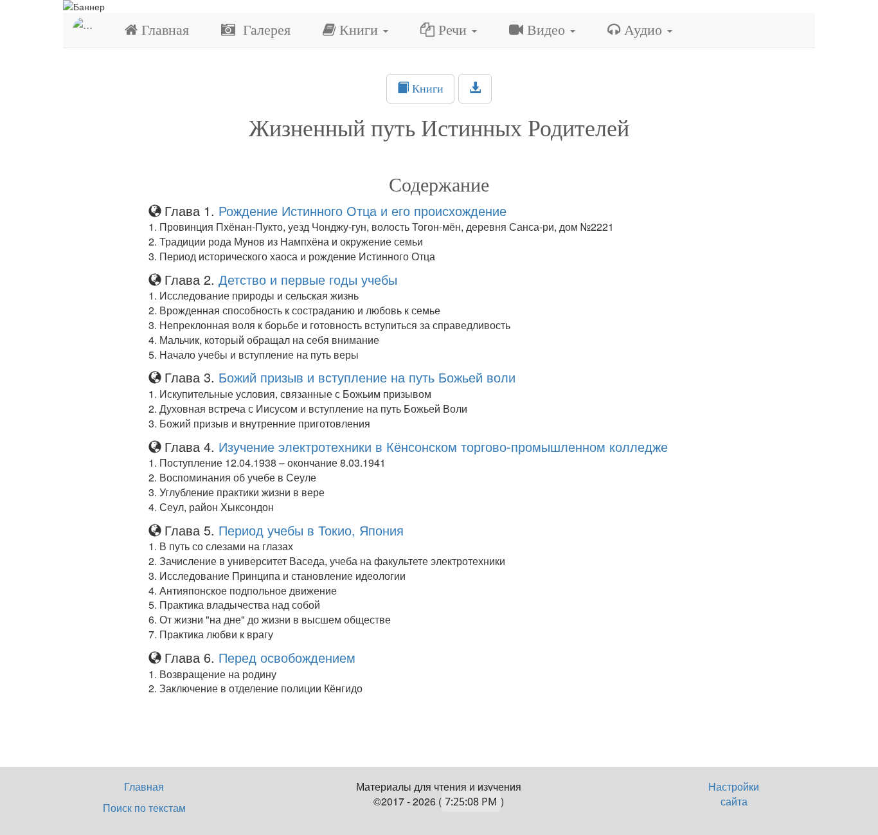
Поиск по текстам (144, 807)
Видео (546, 30)
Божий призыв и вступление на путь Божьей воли (365, 377)
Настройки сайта (733, 794)
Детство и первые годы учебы (306, 279)
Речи (452, 30)
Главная (163, 30)
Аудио (643, 30)
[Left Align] (475, 88)
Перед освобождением (287, 657)
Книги (359, 30)
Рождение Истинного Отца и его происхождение (362, 210)
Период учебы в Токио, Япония (309, 530)
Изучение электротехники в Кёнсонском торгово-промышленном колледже (441, 446)
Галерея (263, 30)
